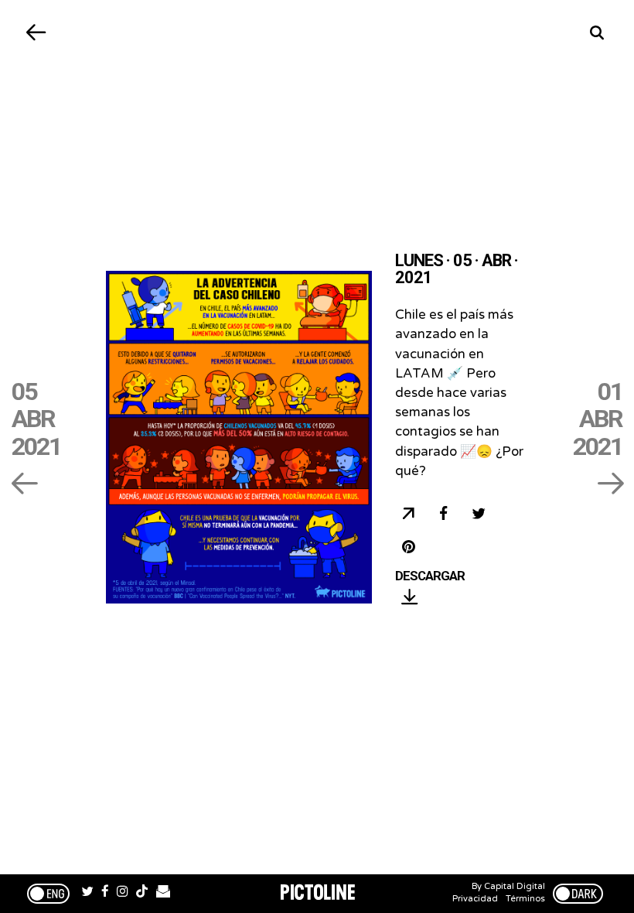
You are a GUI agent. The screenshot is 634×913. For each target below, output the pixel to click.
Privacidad (475, 899)
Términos (525, 899)
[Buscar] (597, 33)
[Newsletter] (163, 893)
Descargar (430, 576)
